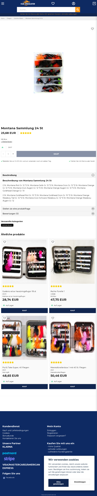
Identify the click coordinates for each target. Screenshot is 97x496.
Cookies (6, 433)
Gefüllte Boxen (18, 18)
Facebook (10, 477)
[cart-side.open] (94, 3)
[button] (92, 29)
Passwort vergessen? (56, 436)
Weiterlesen (7, 142)
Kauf (24, 310)
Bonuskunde (8, 436)
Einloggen (51, 430)
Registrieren (52, 433)
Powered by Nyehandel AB (48, 494)
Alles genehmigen (58, 483)
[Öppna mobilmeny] (2, 3)
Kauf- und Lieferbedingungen (16, 430)
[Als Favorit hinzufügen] (53, 3)
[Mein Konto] (73, 3)
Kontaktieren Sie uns (12, 438)
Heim (3, 18)
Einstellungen (80, 482)
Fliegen (9, 18)
